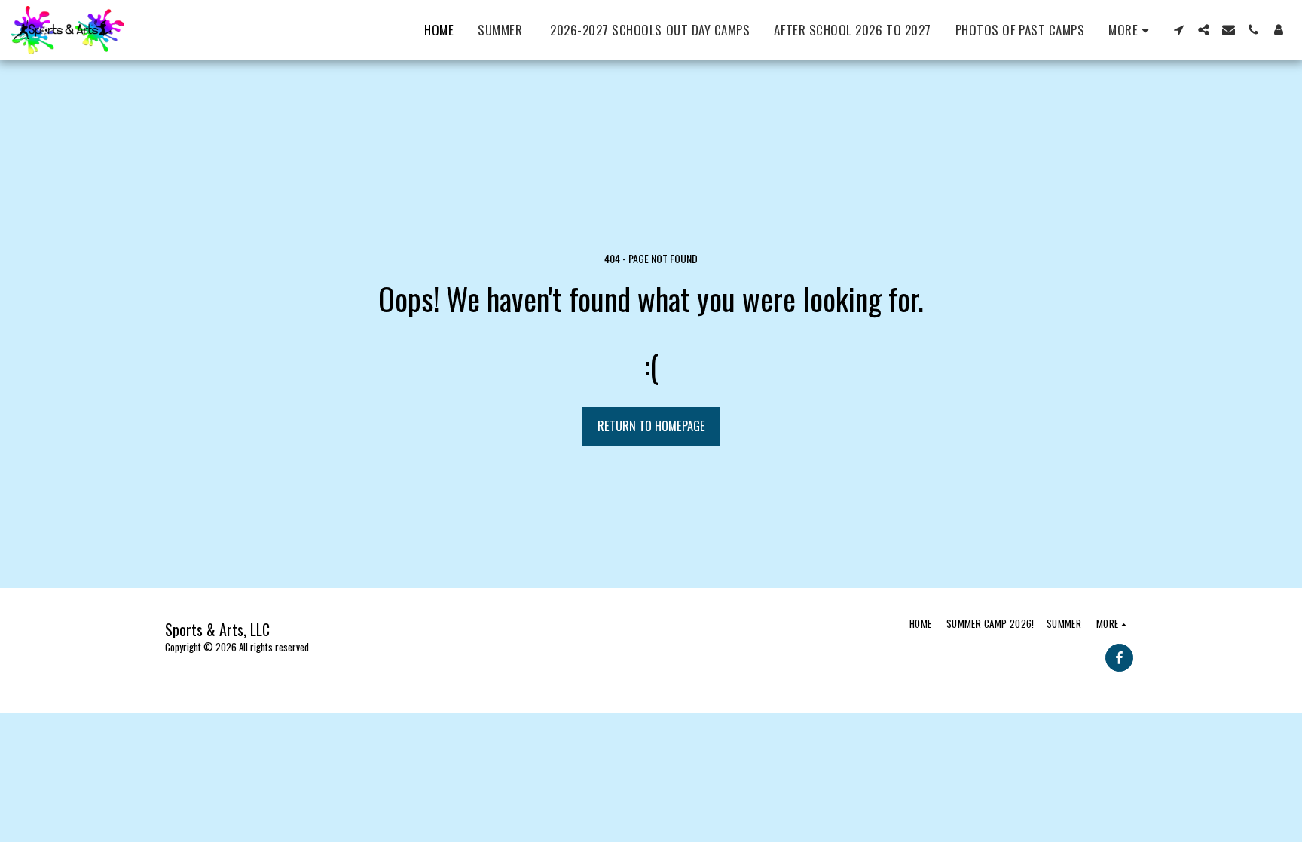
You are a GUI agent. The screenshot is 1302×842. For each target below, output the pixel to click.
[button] (1178, 29)
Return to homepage (651, 425)
